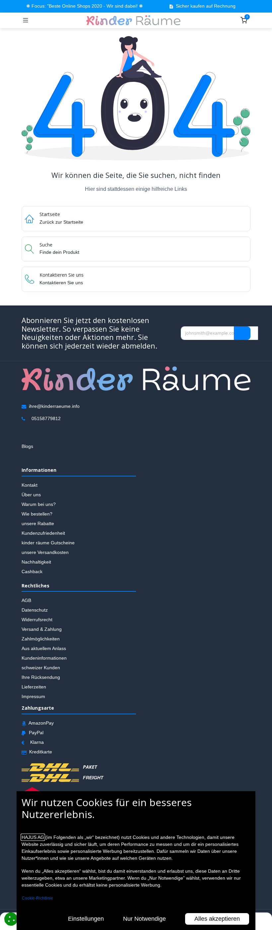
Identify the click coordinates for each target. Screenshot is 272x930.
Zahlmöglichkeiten (41, 638)
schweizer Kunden (41, 667)
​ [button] (242, 333)
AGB (26, 600)
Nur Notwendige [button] (144, 918)
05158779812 (46, 418)
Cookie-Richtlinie (37, 898)
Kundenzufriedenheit (43, 532)
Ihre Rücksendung (41, 677)
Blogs (27, 446)
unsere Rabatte (38, 523)
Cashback (32, 571)
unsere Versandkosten (45, 552)
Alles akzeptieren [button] (217, 918)
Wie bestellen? (37, 513)
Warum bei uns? (39, 504)
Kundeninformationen (44, 658)
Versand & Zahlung (42, 629)
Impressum (33, 696)
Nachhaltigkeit (36, 561)
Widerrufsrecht (37, 619)
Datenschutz (35, 610)
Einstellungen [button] (86, 918)
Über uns (31, 494)
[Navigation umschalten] (26, 20)
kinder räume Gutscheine (48, 542)
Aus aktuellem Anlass (44, 648)
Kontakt (29, 484)
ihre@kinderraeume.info (54, 406)
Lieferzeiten (34, 686)
